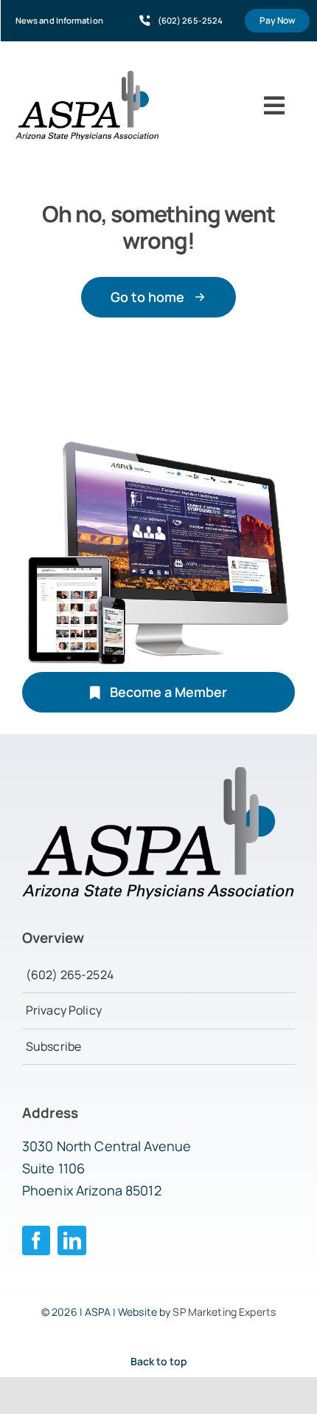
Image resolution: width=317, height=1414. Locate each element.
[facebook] (36, 1240)
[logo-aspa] (87, 77)
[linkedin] (72, 1240)
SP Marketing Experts (224, 1312)
